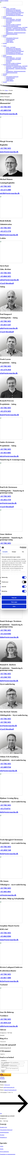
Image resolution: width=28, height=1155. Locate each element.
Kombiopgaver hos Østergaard (13, 10)
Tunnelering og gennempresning (7, 1154)
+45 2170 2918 (5, 370)
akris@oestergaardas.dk (9, 456)
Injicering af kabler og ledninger (13, 24)
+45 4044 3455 (5, 276)
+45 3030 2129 (5, 1023)
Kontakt (5, 43)
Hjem (6, 90)
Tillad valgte (14, 602)
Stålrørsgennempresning (11, 34)
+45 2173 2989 (5, 190)
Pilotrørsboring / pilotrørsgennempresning (16, 32)
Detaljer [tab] (14, 551)
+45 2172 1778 (5, 231)
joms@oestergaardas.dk (9, 940)
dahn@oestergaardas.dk (9, 637)
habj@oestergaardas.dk (9, 681)
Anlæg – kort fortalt (10, 8)
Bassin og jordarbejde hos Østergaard (15, 12)
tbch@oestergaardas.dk (9, 854)
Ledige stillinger (10, 42)
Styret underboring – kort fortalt (13, 19)
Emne (2, 1067)
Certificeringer (9, 40)
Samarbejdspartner (10, 39)
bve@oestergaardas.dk (8, 114)
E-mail (3, 1064)
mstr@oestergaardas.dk (9, 152)
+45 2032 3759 (5, 500)
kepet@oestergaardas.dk (9, 415)
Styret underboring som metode (13, 20)
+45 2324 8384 (5, 634)
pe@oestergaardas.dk (8, 503)
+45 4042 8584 (5, 936)
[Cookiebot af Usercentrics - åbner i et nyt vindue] (20, 548)
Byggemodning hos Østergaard (13, 14)
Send (3, 1071)
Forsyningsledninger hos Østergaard (14, 15)
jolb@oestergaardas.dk (9, 1026)
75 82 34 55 (7, 1085)
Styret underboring (7, 18)
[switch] (24, 582)
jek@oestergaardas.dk (8, 771)
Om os (4, 36)
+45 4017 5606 (5, 978)
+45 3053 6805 (5, 453)
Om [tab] (23, 551)
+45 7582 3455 (5, 107)
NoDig (4, 16)
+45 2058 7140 (5, 850)
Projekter (5, 35)
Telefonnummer (5, 1065)
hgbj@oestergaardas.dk (9, 812)
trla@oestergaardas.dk (9, 373)
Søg (1, 84)
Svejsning (8, 23)
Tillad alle (14, 597)
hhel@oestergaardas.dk (9, 235)
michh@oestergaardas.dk (9, 193)
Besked (3, 1070)
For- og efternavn (5, 1062)
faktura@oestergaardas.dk (10, 1090)
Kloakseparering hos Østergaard (13, 11)
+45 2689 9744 (5, 767)
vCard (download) (7, 283)
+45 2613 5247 (5, 325)
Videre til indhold (4, 0)
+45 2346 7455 (5, 677)
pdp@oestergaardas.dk (9, 328)
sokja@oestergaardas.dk (9, 280)
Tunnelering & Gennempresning (10, 26)
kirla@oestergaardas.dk (9, 981)
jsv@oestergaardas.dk (8, 726)
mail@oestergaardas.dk (8, 1087)
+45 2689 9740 (5, 110)
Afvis (14, 606)
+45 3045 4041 (5, 892)
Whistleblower (3, 1137)
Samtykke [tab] (5, 551)
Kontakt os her (3, 1127)
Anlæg (4, 7)
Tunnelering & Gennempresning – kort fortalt (16, 27)
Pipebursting (9, 22)
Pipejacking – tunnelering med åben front (15, 28)
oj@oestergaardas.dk (8, 895)
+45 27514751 (5, 809)
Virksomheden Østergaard (12, 38)
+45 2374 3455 (5, 411)
